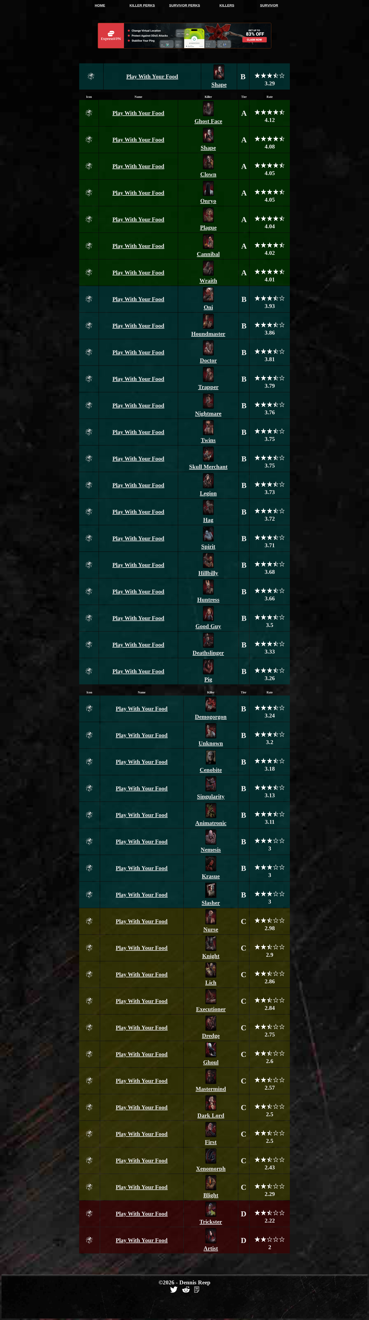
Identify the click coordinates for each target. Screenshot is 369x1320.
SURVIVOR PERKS (184, 5)
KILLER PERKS (142, 5)
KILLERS (226, 5)
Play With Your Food (152, 76)
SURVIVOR (269, 5)
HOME (100, 5)
